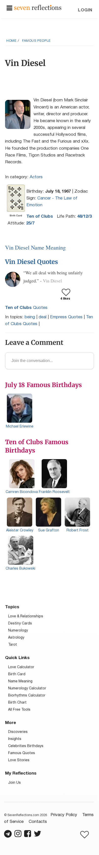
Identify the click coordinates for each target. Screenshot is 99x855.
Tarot (12, 644)
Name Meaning (20, 681)
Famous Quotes (21, 753)
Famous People (36, 40)
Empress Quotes (66, 317)
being (30, 317)
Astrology (16, 637)
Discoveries (18, 732)
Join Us (14, 782)
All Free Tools (19, 709)
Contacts (38, 822)
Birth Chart (17, 702)
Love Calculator (21, 667)
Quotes (26, 308)
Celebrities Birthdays (25, 746)
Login (85, 10)
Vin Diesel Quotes (31, 262)
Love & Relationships (25, 616)
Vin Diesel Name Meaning (35, 247)
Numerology (18, 630)
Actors (36, 177)
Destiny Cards (20, 623)
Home (11, 40)
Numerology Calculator (27, 688)
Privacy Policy (64, 815)
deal (42, 317)
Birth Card (16, 674)
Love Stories (18, 760)
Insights (14, 739)
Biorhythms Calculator (26, 695)
